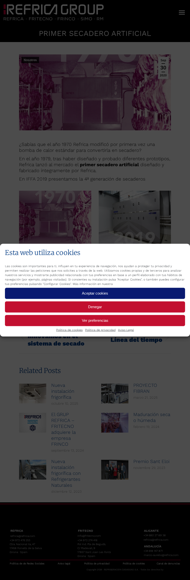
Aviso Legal (126, 329)
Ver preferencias (95, 320)
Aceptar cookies (95, 293)
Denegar (95, 307)
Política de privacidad (100, 329)
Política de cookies (69, 329)
